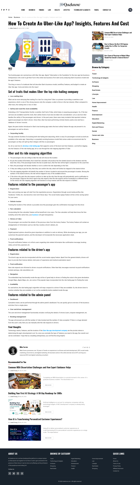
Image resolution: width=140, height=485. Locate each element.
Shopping (53, 466)
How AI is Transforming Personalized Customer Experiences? (35, 419)
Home (23, 10)
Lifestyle (66, 10)
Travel (96, 10)
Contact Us (107, 10)
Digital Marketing (75, 458)
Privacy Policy (117, 466)
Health (57, 10)
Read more (48, 385)
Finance (41, 10)
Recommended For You (17, 362)
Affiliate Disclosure (118, 468)
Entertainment (75, 463)
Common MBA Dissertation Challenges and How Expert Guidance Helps (39, 367)
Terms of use (116, 463)
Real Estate (53, 468)
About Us (115, 461)
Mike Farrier (13, 28)
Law (49, 10)
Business (32, 10)
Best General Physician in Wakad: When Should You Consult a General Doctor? (117, 56)
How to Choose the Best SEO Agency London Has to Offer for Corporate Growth (116, 46)
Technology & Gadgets (82, 10)
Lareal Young (13, 370)
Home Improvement (97, 458)
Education (74, 461)
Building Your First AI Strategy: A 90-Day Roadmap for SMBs (35, 393)
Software (52, 463)
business (35, 215)
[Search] (130, 9)
